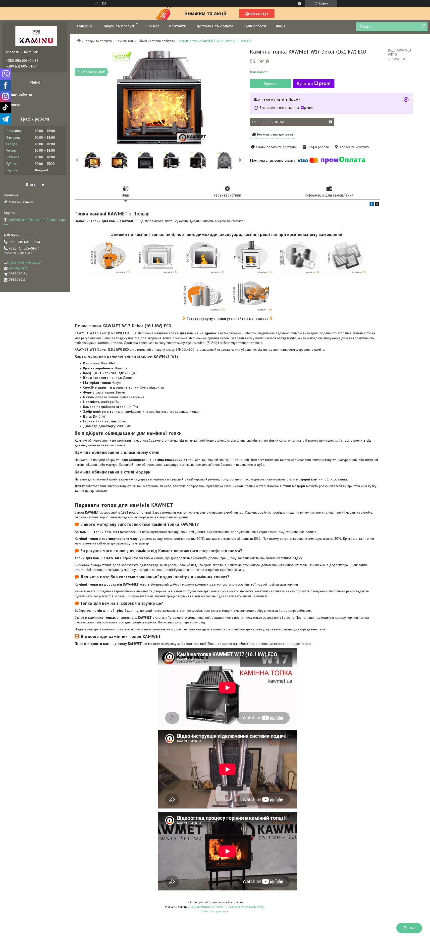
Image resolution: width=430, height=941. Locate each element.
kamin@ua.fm (18, 268)
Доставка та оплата (214, 26)
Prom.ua (238, 902)
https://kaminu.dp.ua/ (25, 262)
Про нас (152, 26)
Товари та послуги (118, 26)
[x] (377, 205)
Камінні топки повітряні (157, 41)
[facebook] (372, 205)
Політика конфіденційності (246, 906)
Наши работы (19, 94)
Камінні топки (125, 41)
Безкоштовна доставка (275, 134)
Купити (270, 83)
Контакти (177, 26)
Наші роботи (254, 26)
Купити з (305, 83)
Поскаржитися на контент (208, 906)
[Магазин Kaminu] (36, 36)
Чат (413, 928)
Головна (84, 26)
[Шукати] (423, 26)
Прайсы (14, 104)
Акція (280, 26)
